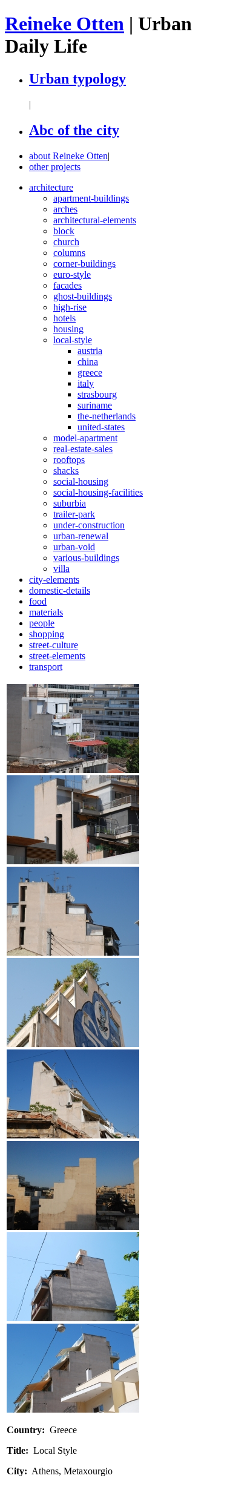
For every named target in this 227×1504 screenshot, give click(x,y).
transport (45, 667)
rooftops (69, 460)
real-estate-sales (83, 449)
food (38, 601)
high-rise (70, 307)
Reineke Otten (64, 23)
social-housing (80, 481)
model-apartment (85, 438)
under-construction (89, 525)
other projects (55, 167)
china (87, 361)
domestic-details (59, 590)
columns (69, 253)
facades (67, 285)
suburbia (69, 503)
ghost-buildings (82, 296)
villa (61, 568)
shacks (66, 470)
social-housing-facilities (98, 492)
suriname (94, 405)
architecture (51, 187)
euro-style (72, 274)
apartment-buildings (91, 198)
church (66, 242)
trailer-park (74, 514)
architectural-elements (94, 220)
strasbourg (97, 394)
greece (89, 372)
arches (65, 209)
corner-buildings (84, 263)
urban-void (74, 547)
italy (85, 383)
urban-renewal (80, 536)
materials (46, 612)
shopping (46, 634)
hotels (64, 318)
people (41, 623)
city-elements (54, 579)
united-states (101, 427)
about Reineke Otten (68, 156)
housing (68, 329)
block (63, 231)
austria (89, 351)
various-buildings (86, 558)
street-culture (53, 645)
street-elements (57, 656)
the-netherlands (106, 416)
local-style (72, 340)
